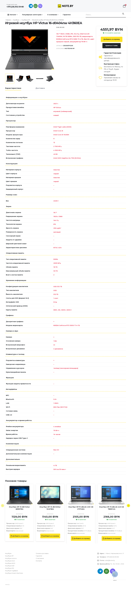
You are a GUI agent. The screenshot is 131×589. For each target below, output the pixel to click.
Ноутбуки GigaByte (11, 570)
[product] (19, 495)
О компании (52, 15)
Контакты (39, 561)
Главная (8, 20)
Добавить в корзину (111, 39)
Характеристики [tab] (13, 88)
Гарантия (67, 15)
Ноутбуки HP (25, 20)
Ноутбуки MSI (9, 568)
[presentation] (5, 49)
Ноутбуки (16, 20)
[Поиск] (123, 14)
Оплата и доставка (42, 553)
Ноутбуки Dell (9, 566)
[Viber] (40, 6)
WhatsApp (35, 6)
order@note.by (109, 560)
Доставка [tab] (40, 88)
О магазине (40, 558)
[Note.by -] (65, 6)
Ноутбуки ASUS (10, 563)
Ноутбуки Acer (10, 561)
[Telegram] (31, 6)
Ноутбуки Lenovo (11, 558)
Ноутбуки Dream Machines (14, 573)
